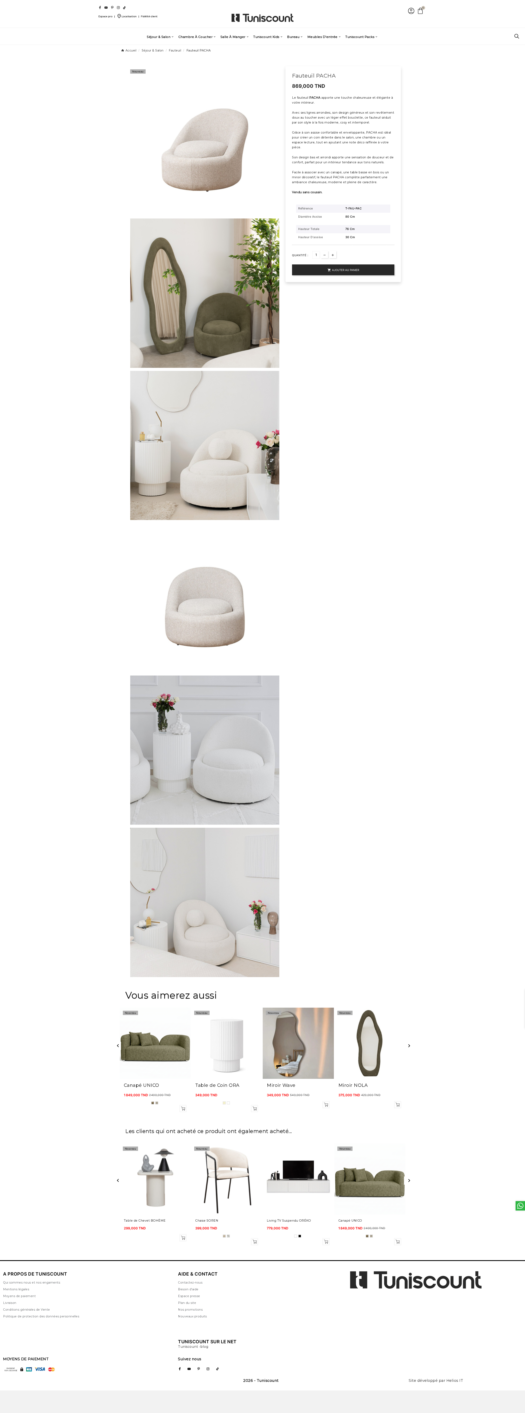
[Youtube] (106, 7)
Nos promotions (190, 1309)
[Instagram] (118, 7)
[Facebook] (100, 7)
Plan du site (187, 1303)
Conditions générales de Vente (26, 1309)
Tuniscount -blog (193, 1347)
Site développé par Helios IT (436, 1380)
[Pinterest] (112, 7)
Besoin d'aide (188, 1289)
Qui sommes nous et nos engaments (31, 1282)
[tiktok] (124, 7)
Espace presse (189, 1296)
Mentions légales (16, 1289)
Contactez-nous (190, 1282)
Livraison (9, 1303)
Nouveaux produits (192, 1316)
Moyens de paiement (19, 1296)
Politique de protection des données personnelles (41, 1316)
